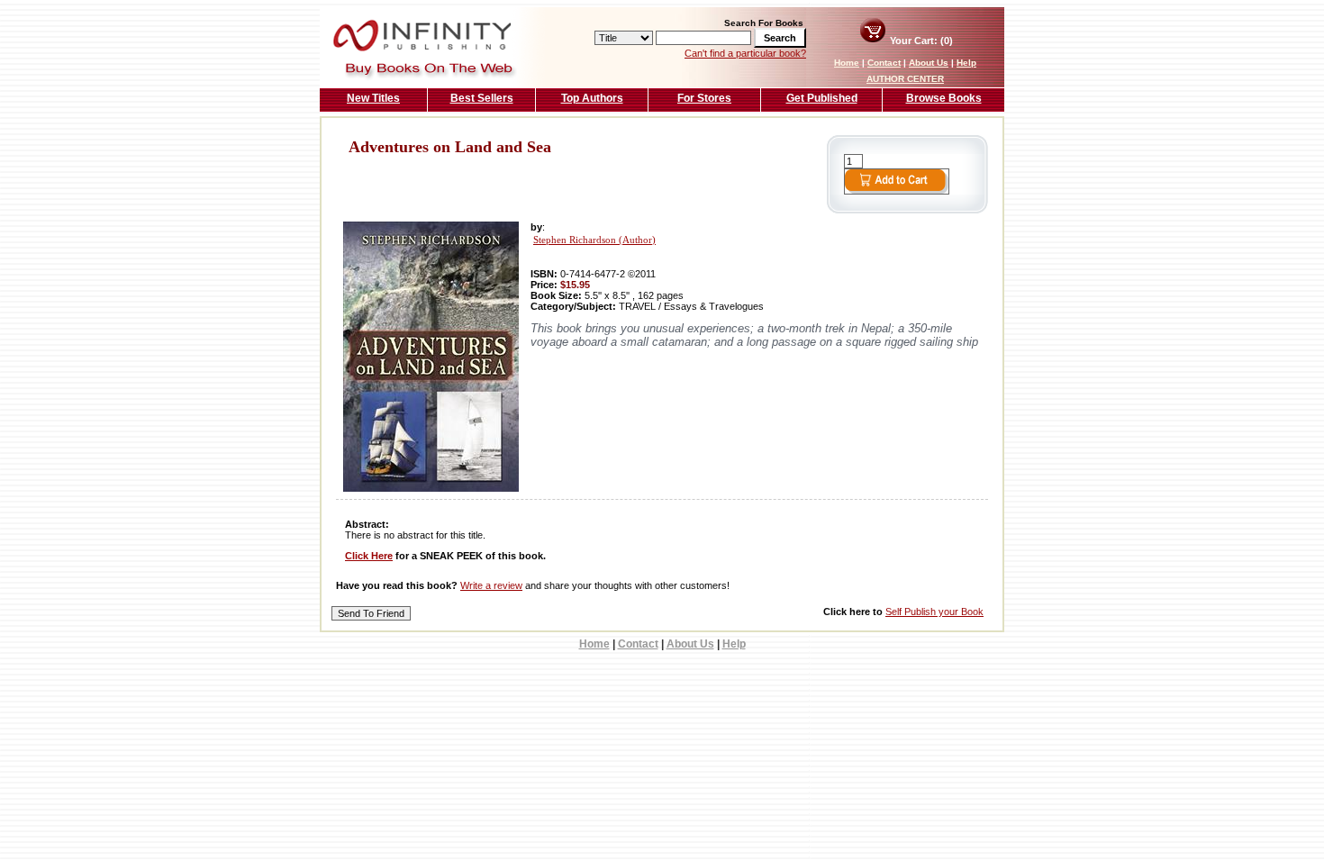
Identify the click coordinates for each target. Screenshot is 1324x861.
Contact (884, 63)
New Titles (373, 98)
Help (966, 63)
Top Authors (592, 98)
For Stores (704, 98)
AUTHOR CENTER (905, 79)
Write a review (491, 585)
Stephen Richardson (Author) (594, 240)
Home (846, 63)
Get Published (821, 98)
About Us (928, 63)
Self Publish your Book (934, 611)
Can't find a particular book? (745, 53)
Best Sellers (481, 98)
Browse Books (944, 98)
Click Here (369, 555)
